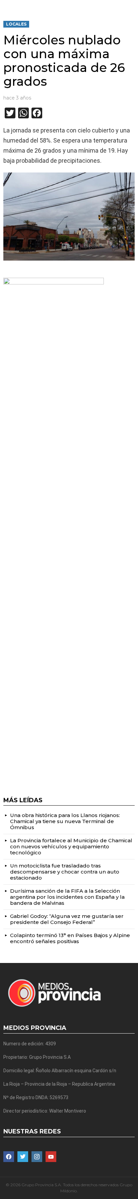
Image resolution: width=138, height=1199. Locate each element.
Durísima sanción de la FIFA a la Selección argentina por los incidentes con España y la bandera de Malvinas (67, 897)
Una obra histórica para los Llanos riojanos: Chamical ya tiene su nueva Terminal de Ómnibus (65, 821)
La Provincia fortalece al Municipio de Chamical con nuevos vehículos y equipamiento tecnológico (71, 846)
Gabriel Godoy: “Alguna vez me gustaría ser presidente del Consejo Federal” (67, 919)
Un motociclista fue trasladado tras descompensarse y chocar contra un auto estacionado (64, 871)
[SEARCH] (132, 5)
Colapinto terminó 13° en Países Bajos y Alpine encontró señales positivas (70, 938)
